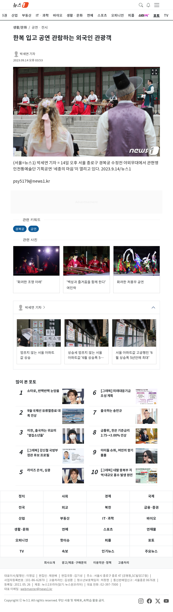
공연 (33, 229)
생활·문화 (21, 529)
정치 (22, 496)
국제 (151, 496)
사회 (65, 496)
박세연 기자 (27, 54)
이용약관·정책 (102, 563)
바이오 (151, 518)
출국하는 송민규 (111, 411)
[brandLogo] (21, 4)
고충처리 (123, 563)
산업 (22, 518)
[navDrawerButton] (157, 4)
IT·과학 (108, 518)
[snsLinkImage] (140, 601)
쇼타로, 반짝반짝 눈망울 (43, 391)
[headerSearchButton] (141, 4)
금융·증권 (151, 507)
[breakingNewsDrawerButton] (148, 4)
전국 (22, 507)
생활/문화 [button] (20, 27)
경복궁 (19, 229)
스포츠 (108, 529)
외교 (65, 507)
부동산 (65, 518)
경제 (108, 496)
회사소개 (49, 563)
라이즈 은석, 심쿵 (38, 470)
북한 (108, 507)
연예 (65, 529)
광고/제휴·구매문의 (74, 563)
